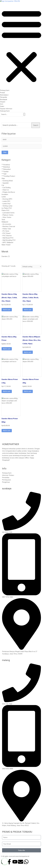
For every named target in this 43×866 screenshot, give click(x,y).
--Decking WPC (7, 199)
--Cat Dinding (6, 187)
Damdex (4, 256)
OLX (1, 104)
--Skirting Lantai (7, 206)
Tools (3, 219)
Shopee (2, 102)
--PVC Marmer (7, 235)
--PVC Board (6, 233)
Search (35, 125)
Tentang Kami (4, 90)
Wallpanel (5, 222)
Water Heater (6, 245)
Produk (2, 92)
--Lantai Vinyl (6, 203)
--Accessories (6, 224)
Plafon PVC (5, 210)
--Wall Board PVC (8, 238)
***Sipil (4, 174)
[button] (21, 45)
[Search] (24, 114)
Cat (3, 185)
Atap (3, 178)
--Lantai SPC (6, 201)
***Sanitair (5, 171)
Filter (5, 152)
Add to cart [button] (6, 309)
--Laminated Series (8, 213)
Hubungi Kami (5, 111)
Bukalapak (3, 99)
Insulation (5, 194)
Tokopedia (3, 97)
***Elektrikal (6, 167)
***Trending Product (8, 176)
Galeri (2, 106)
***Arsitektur (6, 165)
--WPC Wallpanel (7, 242)
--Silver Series (6, 217)
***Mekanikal (6, 169)
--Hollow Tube (6, 229)
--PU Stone (5, 231)
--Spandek (5, 183)
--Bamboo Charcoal (8, 226)
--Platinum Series (7, 215)
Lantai (4, 197)
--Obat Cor (5, 190)
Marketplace (4, 95)
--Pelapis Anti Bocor (8, 192)
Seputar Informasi (6, 108)
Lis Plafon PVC (7, 208)
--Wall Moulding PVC (9, 240)
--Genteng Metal (7, 181)
